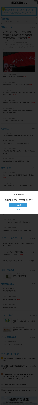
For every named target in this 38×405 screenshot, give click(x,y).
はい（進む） (18, 205)
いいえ (18, 209)
